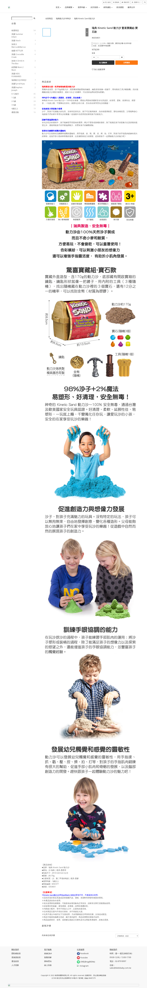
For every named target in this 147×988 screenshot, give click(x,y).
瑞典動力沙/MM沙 (18, 80)
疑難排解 (48, 957)
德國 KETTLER (17, 50)
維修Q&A (48, 953)
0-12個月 (15, 94)
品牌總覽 (69, 7)
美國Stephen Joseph (16, 88)
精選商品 (15, 30)
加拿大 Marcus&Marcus (18, 45)
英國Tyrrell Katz (18, 83)
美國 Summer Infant (17, 35)
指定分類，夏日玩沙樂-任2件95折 (112, 43)
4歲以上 (14, 108)
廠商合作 (131, 7)
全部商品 (49, 18)
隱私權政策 (16, 953)
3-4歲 (13, 105)
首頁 (58, 7)
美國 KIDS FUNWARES (16, 75)
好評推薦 (94, 7)
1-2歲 (13, 97)
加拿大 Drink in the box (17, 62)
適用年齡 (82, 7)
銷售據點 (107, 7)
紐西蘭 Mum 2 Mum (17, 68)
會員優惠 (120, 7)
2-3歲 (13, 101)
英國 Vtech (16, 40)
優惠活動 (15, 112)
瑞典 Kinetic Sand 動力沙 (84, 18)
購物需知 (48, 961)
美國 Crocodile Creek (17, 55)
